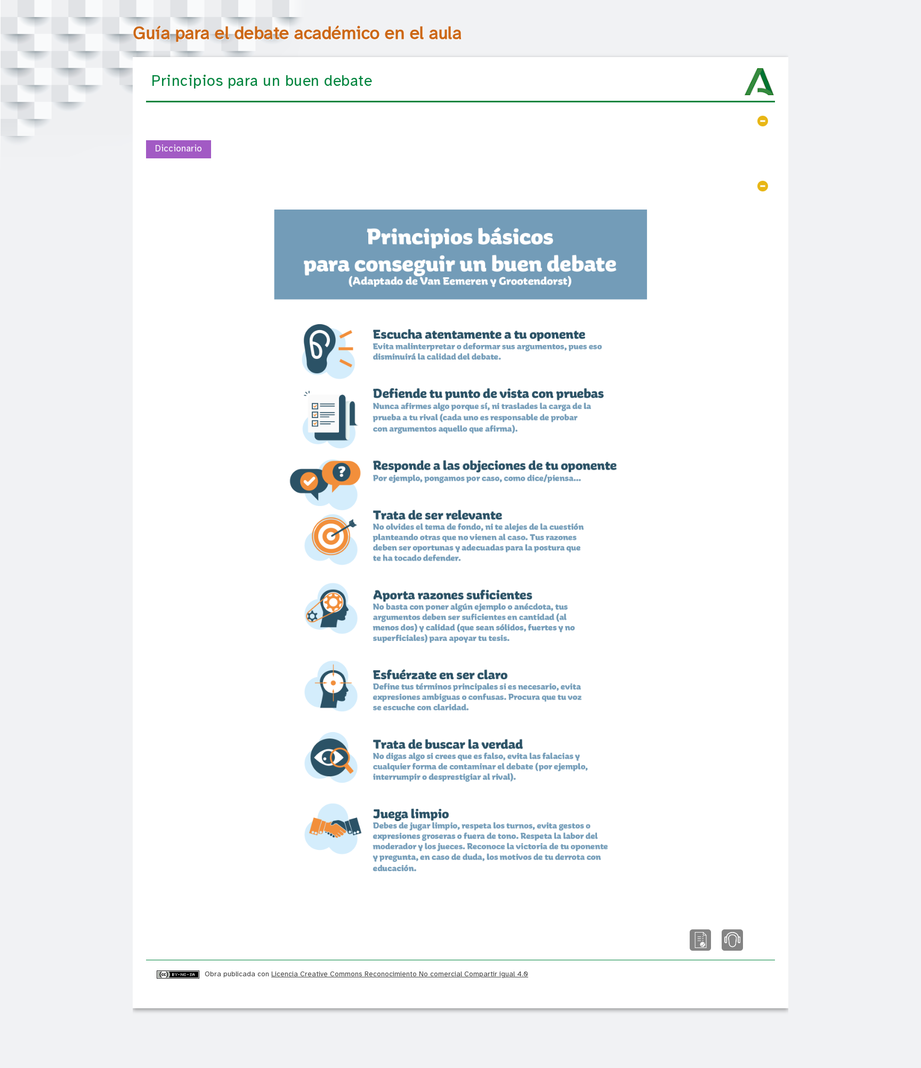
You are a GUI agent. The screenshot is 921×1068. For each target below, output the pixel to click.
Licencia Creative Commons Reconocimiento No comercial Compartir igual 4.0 (399, 974)
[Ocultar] (762, 121)
